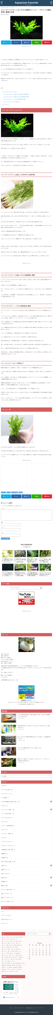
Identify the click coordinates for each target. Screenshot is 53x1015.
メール (2, 527)
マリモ (3, 837)
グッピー (18, 943)
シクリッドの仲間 (14, 947)
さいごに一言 (5, 104)
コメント (3, 508)
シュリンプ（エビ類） (7, 809)
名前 (2, 522)
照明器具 (4, 881)
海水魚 (4, 877)
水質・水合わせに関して (8, 861)
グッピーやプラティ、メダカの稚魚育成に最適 (14, 99)
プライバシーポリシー (6, 915)
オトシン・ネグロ (6, 941)
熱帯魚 (21, 492)
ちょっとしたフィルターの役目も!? (11, 101)
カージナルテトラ (12, 943)
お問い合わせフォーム (6, 919)
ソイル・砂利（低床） (7, 813)
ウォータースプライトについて (9, 91)
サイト (2, 532)
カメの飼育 (4, 797)
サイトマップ (4, 923)
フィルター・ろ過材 (6, 833)
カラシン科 (5, 943)
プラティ (4, 492)
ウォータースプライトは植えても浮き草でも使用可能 (16, 94)
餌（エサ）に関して (7, 901)
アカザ (3, 785)
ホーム (2, 911)
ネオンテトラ (19, 951)
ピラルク (4, 829)
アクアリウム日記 (6, 789)
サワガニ (4, 805)
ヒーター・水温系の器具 (8, 825)
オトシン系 (13, 941)
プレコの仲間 (5, 957)
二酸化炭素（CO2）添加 (8, 849)
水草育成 (4, 857)
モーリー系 (5, 961)
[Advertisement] (26, 54)
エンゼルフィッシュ (14, 939)
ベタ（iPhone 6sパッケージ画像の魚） (16, 957)
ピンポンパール (5, 955)
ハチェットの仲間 (6, 953)
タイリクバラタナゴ (6, 817)
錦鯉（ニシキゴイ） (6, 897)
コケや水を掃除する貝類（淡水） (10, 801)
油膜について (5, 869)
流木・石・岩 (5, 873)
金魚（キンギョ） (6, 893)
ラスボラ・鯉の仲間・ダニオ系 (8, 963)
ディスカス (5, 951)
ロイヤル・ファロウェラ (8, 845)
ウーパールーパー (6, 793)
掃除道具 (4, 853)
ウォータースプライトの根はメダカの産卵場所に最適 (16, 96)
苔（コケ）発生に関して (8, 889)
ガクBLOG (4, 677)
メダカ (9, 492)
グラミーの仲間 (5, 945)
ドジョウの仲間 (11, 951)
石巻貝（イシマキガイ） (7, 969)
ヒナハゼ (4, 821)
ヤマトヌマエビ (11, 961)
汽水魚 (3, 865)
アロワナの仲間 (19, 937)
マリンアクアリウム (6, 841)
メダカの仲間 (15, 492)
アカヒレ (4, 937)
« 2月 (29, 958)
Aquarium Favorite (26, 2)
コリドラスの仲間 (6, 947)
